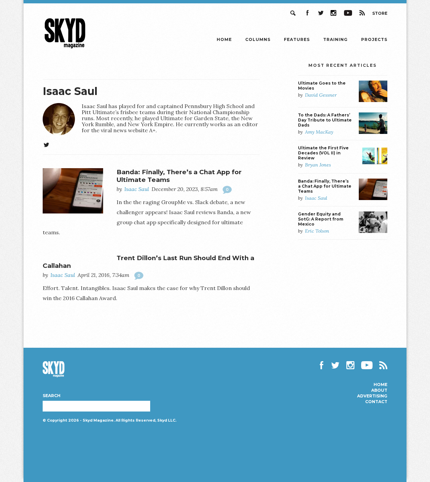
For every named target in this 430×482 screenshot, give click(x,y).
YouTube (348, 13)
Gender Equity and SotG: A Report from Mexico (320, 219)
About (379, 390)
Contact (376, 402)
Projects (374, 39)
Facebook (307, 13)
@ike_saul (46, 145)
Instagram (334, 13)
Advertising (372, 396)
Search (293, 13)
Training (335, 39)
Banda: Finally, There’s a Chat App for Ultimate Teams (179, 176)
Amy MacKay (319, 132)
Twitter (320, 13)
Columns (257, 39)
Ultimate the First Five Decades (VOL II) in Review (323, 152)
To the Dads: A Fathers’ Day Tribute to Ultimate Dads (325, 120)
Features (297, 39)
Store (379, 13)
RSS (362, 13)
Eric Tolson (317, 231)
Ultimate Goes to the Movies (322, 86)
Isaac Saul (70, 91)
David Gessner (321, 95)
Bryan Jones (318, 165)
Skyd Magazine (65, 48)
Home (224, 39)
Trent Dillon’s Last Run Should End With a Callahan (148, 262)
